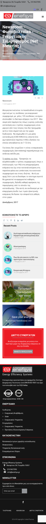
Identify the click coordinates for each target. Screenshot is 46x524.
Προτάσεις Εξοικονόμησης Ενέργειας (19, 430)
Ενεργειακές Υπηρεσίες (14, 420)
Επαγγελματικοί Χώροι (11, 451)
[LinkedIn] (18, 220)
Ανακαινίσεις (7, 445)
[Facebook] (41, 9)
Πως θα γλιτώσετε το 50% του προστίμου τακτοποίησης (26, 258)
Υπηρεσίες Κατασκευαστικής (13, 448)
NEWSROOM (20, 510)
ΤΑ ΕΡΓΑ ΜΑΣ (7, 510)
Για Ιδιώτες (6, 410)
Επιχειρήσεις (7, 423)
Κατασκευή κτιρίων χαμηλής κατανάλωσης (18, 441)
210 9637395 (35, 2)
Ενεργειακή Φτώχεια (22, 270)
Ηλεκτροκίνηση (20, 246)
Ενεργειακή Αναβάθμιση (14, 413)
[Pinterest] (11, 220)
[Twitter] (7, 220)
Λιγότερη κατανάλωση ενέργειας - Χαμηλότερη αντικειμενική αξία (27, 234)
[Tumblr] (15, 220)
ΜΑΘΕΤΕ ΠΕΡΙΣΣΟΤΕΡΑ (23, 352)
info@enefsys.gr (9, 6)
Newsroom (7, 101)
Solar (7, 416)
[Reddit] (22, 220)
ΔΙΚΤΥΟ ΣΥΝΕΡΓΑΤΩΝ (36, 510)
